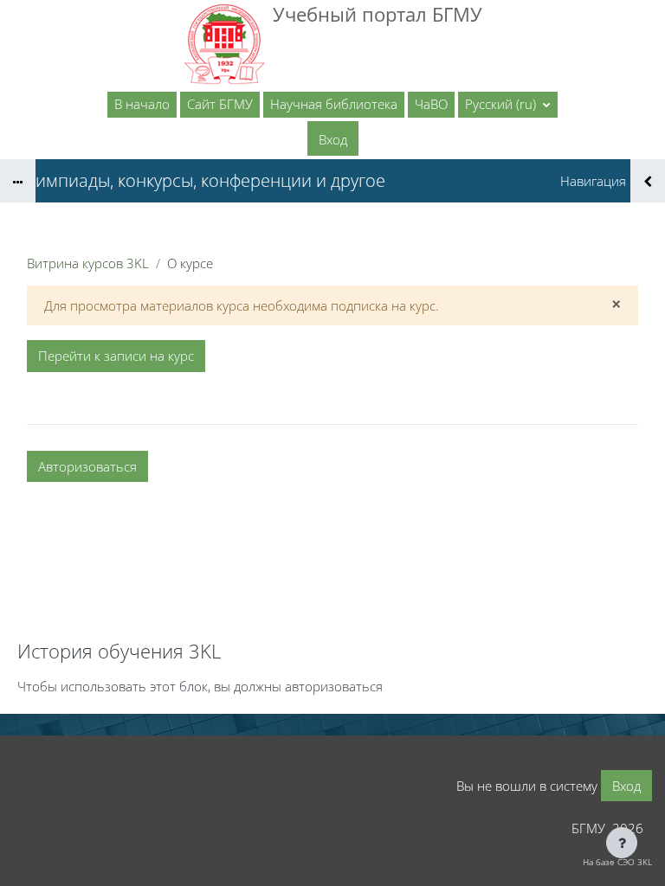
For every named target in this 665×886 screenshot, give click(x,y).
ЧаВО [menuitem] (431, 103)
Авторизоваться (87, 466)
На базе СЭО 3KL (617, 862)
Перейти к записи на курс (116, 355)
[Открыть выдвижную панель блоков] (647, 180)
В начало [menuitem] (142, 103)
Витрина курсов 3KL (88, 263)
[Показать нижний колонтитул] (621, 842)
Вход (333, 139)
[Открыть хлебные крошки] (18, 180)
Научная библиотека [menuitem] (333, 103)
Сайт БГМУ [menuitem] (220, 103)
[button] (508, 105)
